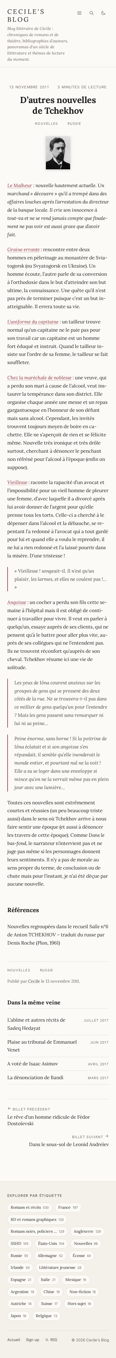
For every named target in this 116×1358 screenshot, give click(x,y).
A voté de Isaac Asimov (32, 1064)
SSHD (19, 1243)
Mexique (75, 1279)
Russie (74, 124)
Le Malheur (19, 185)
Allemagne (50, 1255)
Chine (52, 1291)
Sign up (32, 1339)
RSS (53, 1339)
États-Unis (51, 1243)
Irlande (20, 1267)
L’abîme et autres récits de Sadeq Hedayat (36, 1024)
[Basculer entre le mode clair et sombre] (103, 13)
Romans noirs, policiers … (37, 1231)
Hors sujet (79, 1303)
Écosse (82, 1255)
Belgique (46, 1315)
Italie (48, 1279)
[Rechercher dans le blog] (91, 13)
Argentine (22, 1291)
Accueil (13, 1339)
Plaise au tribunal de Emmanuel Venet (42, 1046)
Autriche (21, 1303)
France (68, 1207)
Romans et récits (30, 1207)
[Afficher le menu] (79, 13)
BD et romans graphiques (37, 1219)
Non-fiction (83, 1291)
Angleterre (87, 1231)
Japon (18, 1315)
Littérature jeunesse (60, 1267)
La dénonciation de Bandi (35, 1077)
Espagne (21, 1279)
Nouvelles (46, 124)
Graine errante (23, 249)
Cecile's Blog (26, 15)
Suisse (49, 1303)
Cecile (34, 981)
